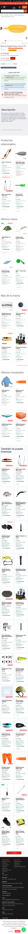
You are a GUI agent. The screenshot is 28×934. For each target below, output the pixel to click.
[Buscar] (25, 11)
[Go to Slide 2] (6, 40)
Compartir (25, 43)
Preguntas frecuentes (7, 909)
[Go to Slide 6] (12, 40)
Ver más (15, 852)
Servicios (4, 866)
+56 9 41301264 (10, 3)
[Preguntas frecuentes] (26, 3)
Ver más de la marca (22, 365)
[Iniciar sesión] (19, 7)
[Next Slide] (26, 28)
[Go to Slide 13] (22, 40)
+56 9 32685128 (20, 3)
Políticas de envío (6, 870)
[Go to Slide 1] (5, 40)
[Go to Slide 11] (19, 40)
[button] (14, 28)
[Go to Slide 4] (9, 40)
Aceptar (18, 931)
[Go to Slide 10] (18, 40)
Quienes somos (6, 861)
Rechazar (11, 931)
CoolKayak (3, 43)
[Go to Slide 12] (21, 40)
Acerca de (4, 868)
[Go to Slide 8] (15, 40)
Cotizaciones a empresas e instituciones (18, 863)
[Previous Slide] (1, 28)
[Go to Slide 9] (16, 40)
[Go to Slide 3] (8, 40)
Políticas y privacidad (7, 913)
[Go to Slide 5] (11, 40)
